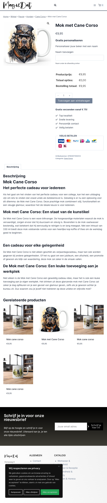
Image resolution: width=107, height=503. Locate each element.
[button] (48, 23)
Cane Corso (40, 16)
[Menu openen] (94, 5)
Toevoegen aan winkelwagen (74, 100)
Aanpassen (16, 492)
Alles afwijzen (32, 492)
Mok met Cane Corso (53, 339)
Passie (21, 16)
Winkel (13, 16)
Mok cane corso (14, 339)
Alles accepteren (50, 492)
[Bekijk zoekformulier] (53, 5)
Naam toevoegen (64, 52)
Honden (29, 16)
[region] (34, 481)
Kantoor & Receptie (68, 468)
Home (5, 16)
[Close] (59, 466)
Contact (37, 461)
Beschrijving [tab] (13, 167)
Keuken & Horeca (67, 478)
